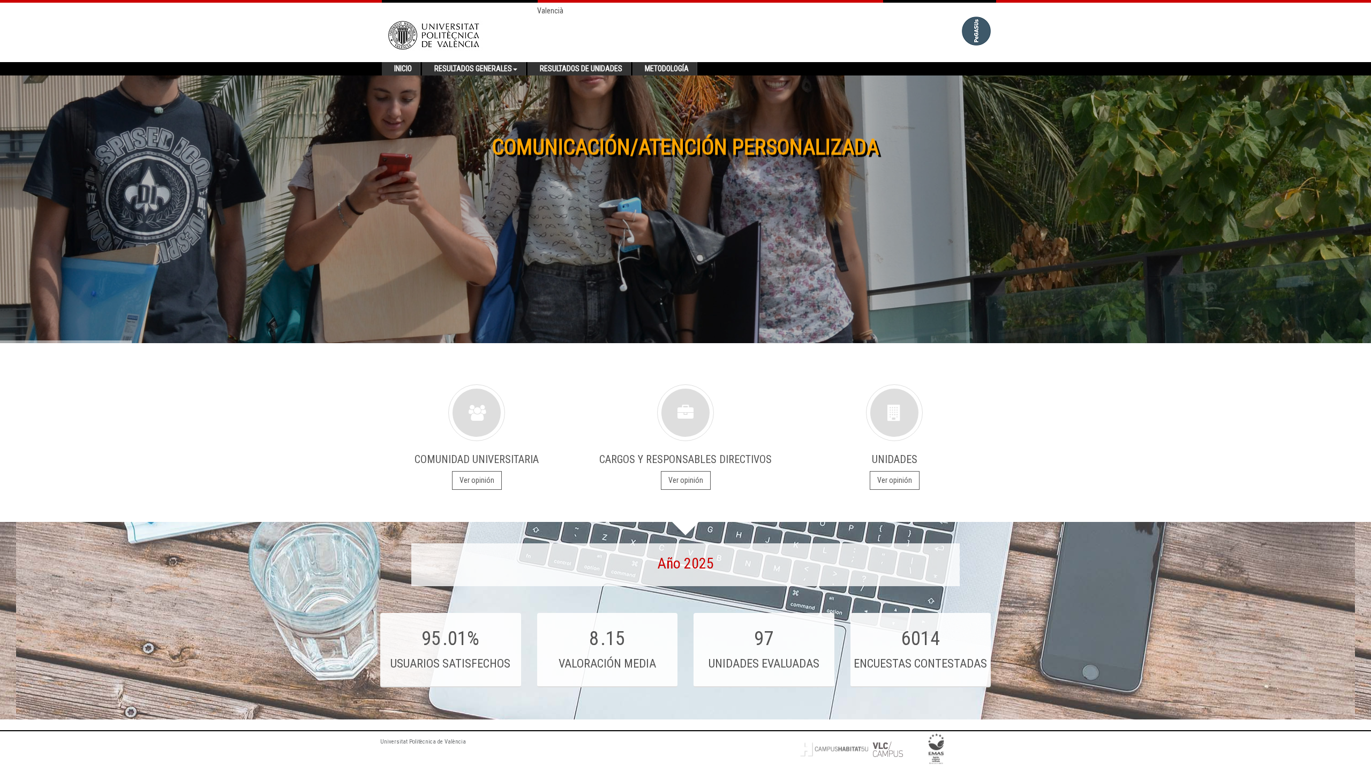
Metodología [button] (667, 68)
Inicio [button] (403, 68)
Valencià (550, 10)
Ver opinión (476, 480)
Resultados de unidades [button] (581, 68)
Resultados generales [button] (473, 68)
